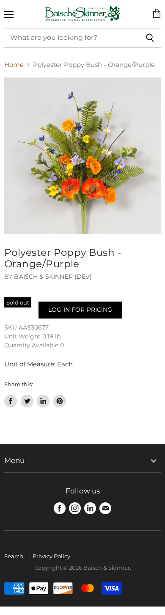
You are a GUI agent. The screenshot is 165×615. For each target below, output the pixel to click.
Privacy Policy (51, 556)
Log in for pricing (80, 309)
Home (14, 64)
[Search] (150, 37)
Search (13, 556)
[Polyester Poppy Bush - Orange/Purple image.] (82, 156)
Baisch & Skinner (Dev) (53, 276)
